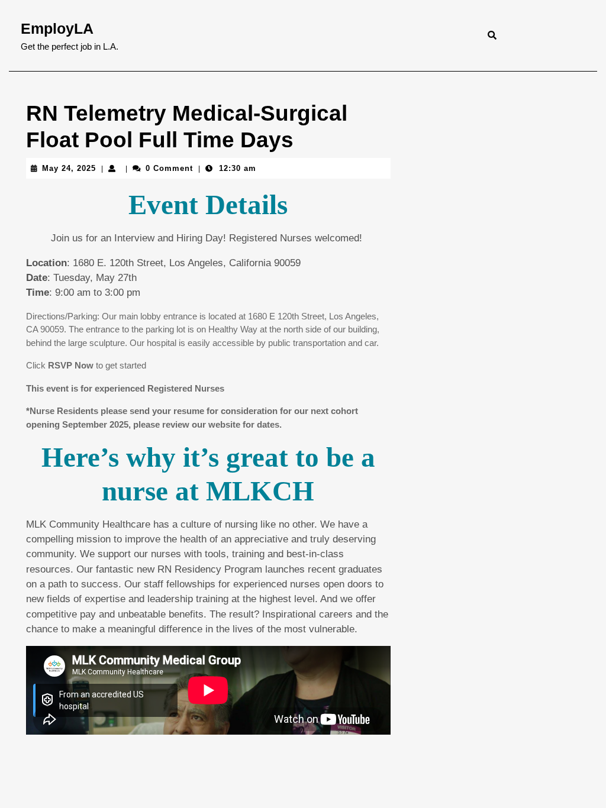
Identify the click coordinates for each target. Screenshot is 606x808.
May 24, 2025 (69, 168)
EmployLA (57, 28)
